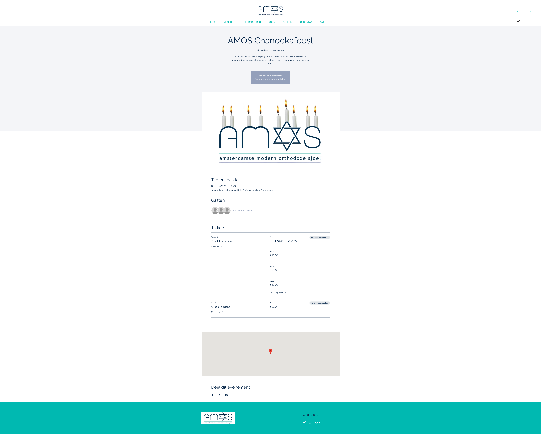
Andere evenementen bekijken (270, 79)
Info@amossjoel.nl (314, 422)
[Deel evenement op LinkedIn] (226, 395)
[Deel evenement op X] (219, 395)
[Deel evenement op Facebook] (212, 395)
